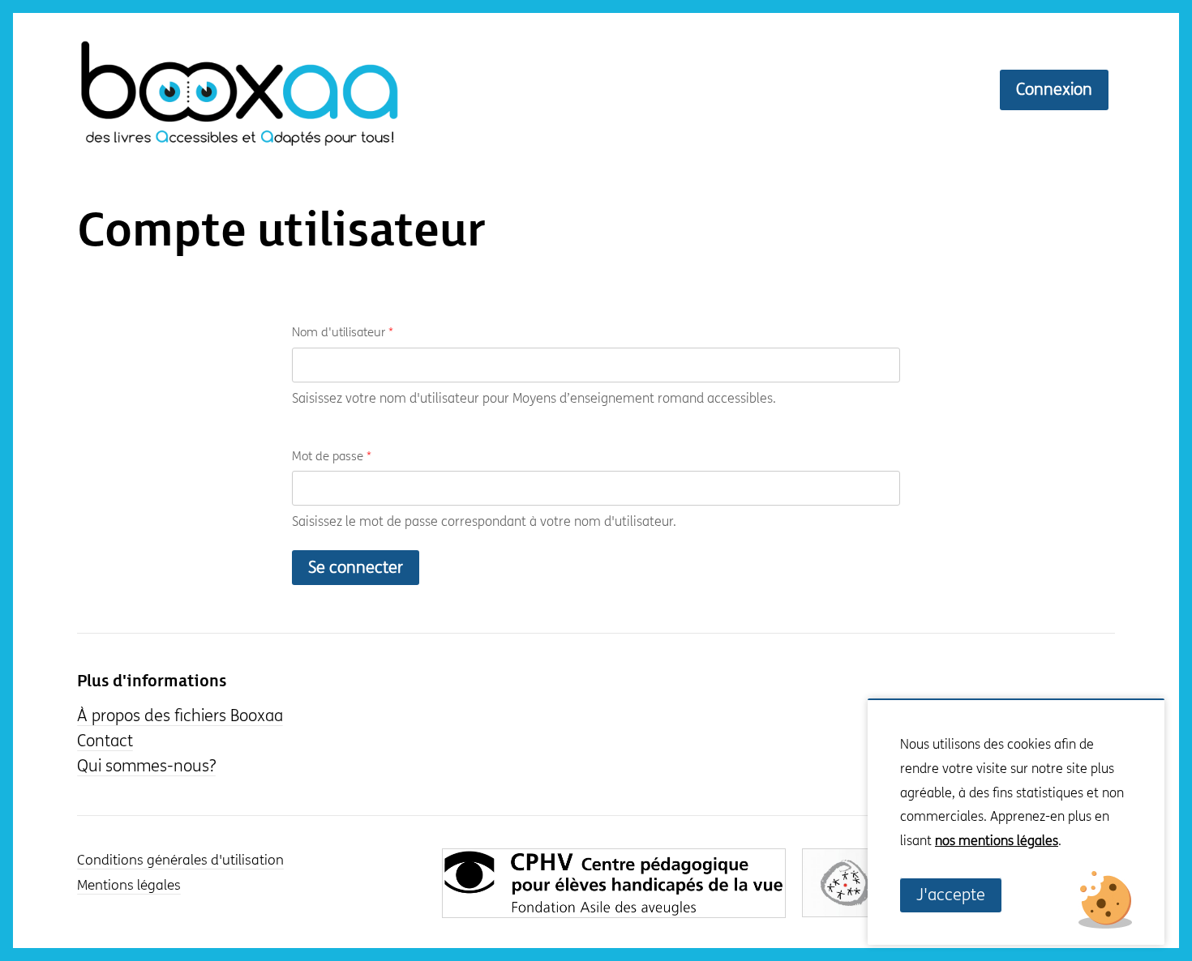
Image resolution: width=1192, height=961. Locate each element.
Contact (105, 741)
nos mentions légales (996, 840)
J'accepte (950, 895)
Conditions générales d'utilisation (180, 860)
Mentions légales (129, 886)
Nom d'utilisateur (342, 332)
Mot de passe (331, 456)
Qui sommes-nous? (146, 766)
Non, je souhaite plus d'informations (990, 866)
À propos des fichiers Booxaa (180, 716)
